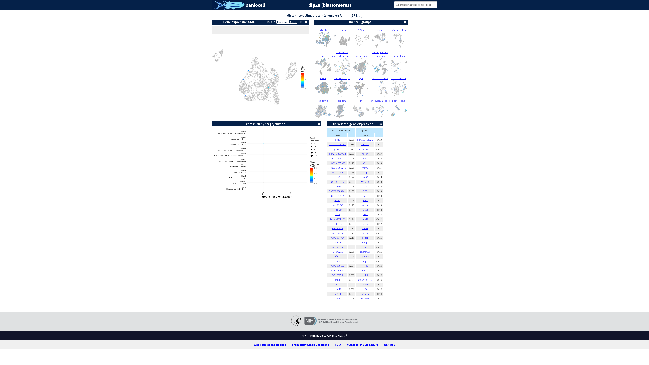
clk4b (365, 223)
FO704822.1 (337, 251)
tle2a (365, 186)
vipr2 (337, 298)
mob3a (365, 270)
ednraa (337, 242)
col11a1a (337, 223)
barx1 (337, 279)
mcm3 (365, 167)
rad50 (365, 177)
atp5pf (365, 289)
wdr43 (365, 158)
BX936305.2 (337, 275)
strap (365, 172)
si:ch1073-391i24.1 (337, 167)
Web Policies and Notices (270, 345)
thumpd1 (365, 144)
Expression (282, 21)
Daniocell (255, 5)
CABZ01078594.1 (337, 191)
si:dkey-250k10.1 (337, 219)
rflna (337, 256)
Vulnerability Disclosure (362, 345)
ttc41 (337, 139)
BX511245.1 (337, 233)
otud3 (365, 265)
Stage (293, 21)
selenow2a (365, 251)
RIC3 (365, 191)
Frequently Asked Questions (310, 345)
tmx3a (337, 261)
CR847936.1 (365, 149)
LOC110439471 (337, 195)
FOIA (338, 345)
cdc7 (365, 247)
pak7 (337, 214)
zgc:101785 (337, 205)
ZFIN (355, 15)
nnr (365, 195)
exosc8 (365, 209)
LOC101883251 (337, 181)
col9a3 (337, 293)
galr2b (337, 149)
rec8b (337, 200)
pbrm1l (365, 284)
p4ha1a (365, 293)
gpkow (365, 256)
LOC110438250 (337, 158)
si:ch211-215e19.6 (337, 144)
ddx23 (365, 228)
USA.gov (389, 345)
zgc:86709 (337, 209)
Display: (271, 21)
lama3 (337, 177)
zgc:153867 (365, 181)
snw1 (365, 214)
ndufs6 (365, 153)
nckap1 (365, 242)
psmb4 (365, 233)
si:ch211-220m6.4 (337, 153)
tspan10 (337, 289)
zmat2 (365, 219)
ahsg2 (337, 284)
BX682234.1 (337, 228)
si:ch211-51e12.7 (365, 139)
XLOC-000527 (337, 270)
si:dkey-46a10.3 (365, 279)
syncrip (365, 205)
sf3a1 (365, 163)
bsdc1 (365, 237)
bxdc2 (365, 275)
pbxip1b (365, 261)
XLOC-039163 (337, 265)
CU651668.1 (337, 186)
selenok (365, 298)
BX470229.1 (337, 172)
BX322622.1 (337, 247)
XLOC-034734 (337, 237)
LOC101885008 (337, 163)
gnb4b (365, 200)
